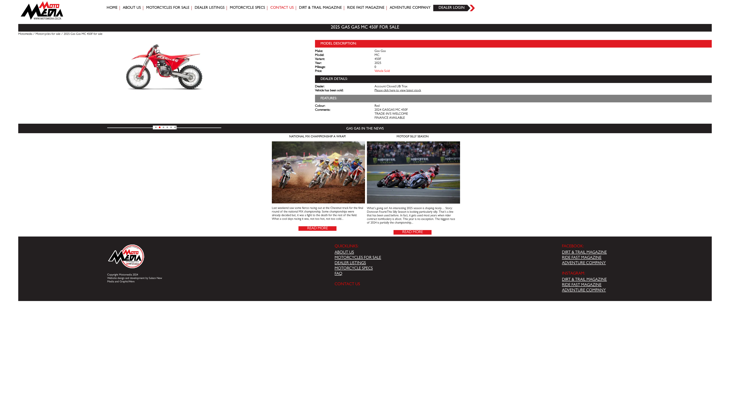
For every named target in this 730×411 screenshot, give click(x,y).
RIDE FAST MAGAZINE (581, 258)
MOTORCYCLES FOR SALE (358, 258)
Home (112, 8)
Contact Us (282, 8)
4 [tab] (167, 127)
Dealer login (452, 8)
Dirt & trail (320, 8)
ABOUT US (344, 253)
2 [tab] (160, 127)
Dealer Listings (210, 8)
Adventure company (410, 8)
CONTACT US (347, 284)
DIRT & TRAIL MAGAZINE (584, 253)
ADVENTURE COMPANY (584, 263)
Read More (317, 228)
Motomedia (25, 34)
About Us (132, 8)
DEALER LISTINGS (350, 263)
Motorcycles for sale (167, 8)
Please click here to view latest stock (398, 90)
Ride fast (365, 8)
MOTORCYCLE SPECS (354, 269)
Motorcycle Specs (247, 8)
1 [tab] (156, 127)
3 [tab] (163, 127)
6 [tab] (175, 127)
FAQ (338, 274)
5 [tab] (171, 127)
